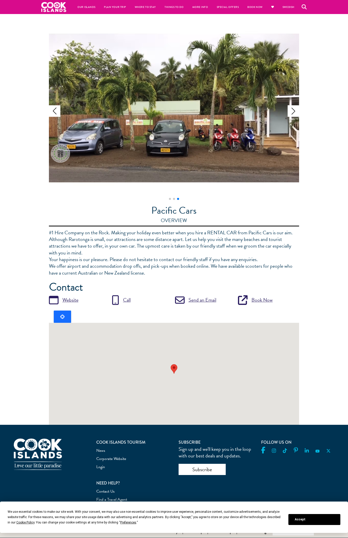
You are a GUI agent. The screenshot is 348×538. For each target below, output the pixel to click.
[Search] (304, 7)
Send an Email (202, 300)
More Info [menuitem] (200, 7)
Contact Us (105, 491)
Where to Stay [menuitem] (145, 7)
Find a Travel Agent (111, 499)
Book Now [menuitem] (254, 7)
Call (127, 300)
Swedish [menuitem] (289, 7)
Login (100, 467)
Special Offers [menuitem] (228, 7)
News (100, 450)
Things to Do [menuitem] (174, 7)
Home (53, 7)
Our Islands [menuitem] (86, 7)
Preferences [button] (128, 522)
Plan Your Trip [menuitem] (115, 7)
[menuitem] (272, 7)
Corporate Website (111, 459)
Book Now (262, 300)
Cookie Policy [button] (25, 522)
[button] (54, 111)
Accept (300, 519)
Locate (62, 317)
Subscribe (202, 469)
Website (70, 300)
